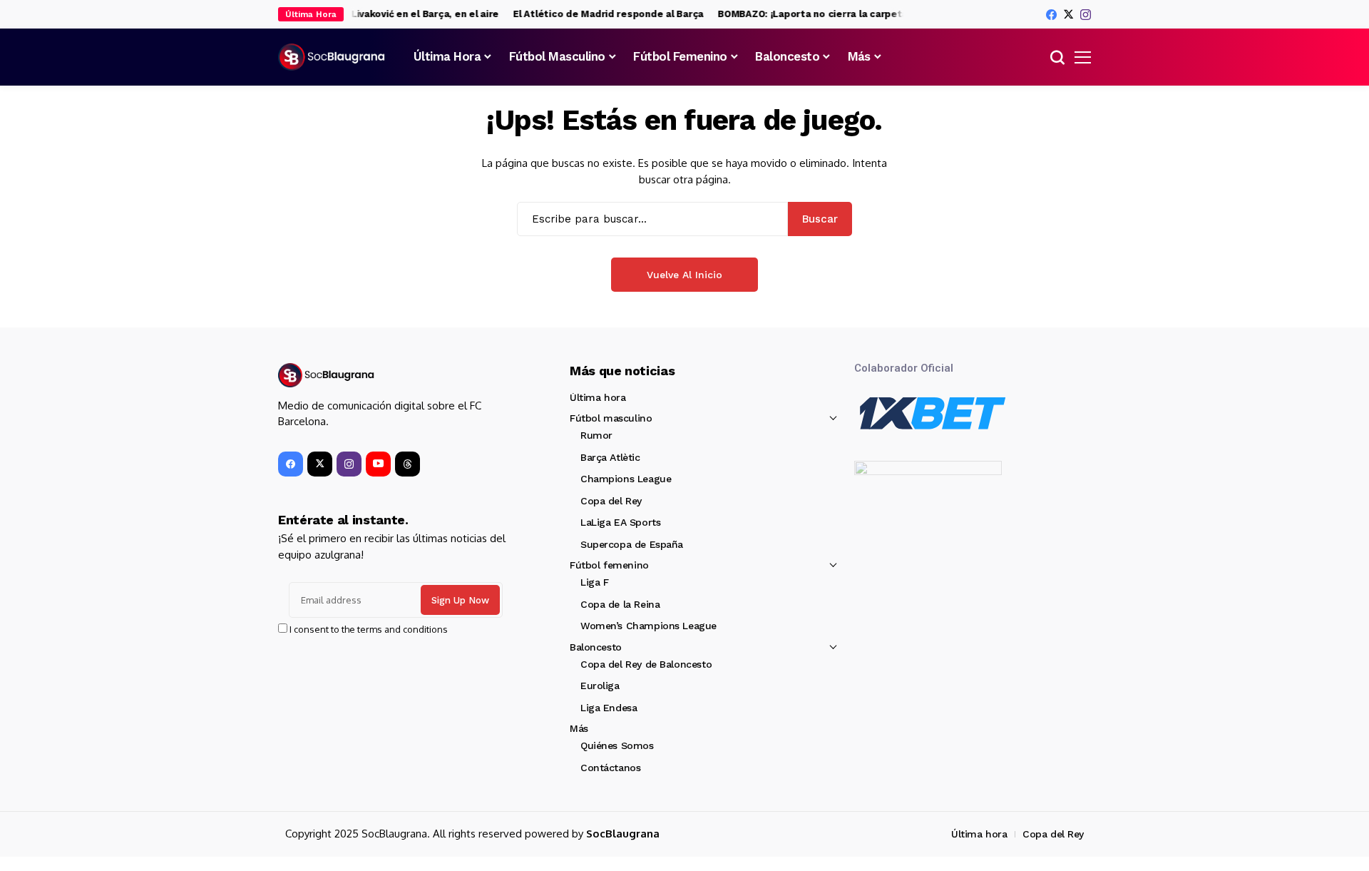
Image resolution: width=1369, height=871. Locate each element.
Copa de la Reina (620, 604)
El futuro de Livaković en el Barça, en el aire (388, 14)
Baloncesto (596, 647)
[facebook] (1051, 14)
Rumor (596, 435)
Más (579, 728)
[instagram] (1085, 14)
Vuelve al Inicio (684, 274)
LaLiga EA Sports (620, 522)
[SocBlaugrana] (331, 57)
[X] (1068, 14)
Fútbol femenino (609, 565)
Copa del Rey (611, 500)
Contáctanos (610, 767)
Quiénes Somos (617, 745)
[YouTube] (378, 464)
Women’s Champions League (648, 625)
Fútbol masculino (611, 418)
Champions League (625, 478)
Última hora (597, 397)
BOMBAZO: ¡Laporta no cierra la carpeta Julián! (822, 14)
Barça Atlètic (610, 457)
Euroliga (600, 685)
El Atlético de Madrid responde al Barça (601, 14)
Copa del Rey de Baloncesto (646, 664)
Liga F (594, 582)
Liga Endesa (608, 707)
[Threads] (407, 464)
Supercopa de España (631, 544)
